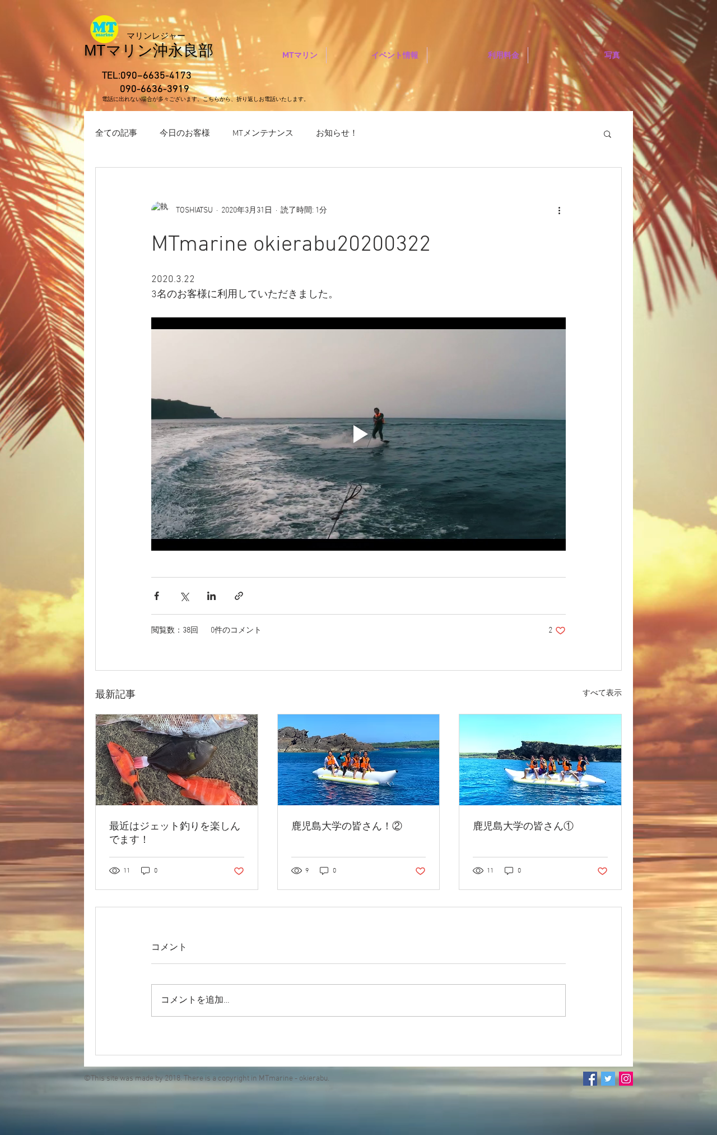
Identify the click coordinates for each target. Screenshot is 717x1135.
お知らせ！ (337, 133)
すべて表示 (602, 693)
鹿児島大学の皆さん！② (346, 827)
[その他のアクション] (559, 210)
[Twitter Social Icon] (608, 1079)
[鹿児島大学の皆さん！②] (359, 759)
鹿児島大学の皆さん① (523, 827)
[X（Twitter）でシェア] (184, 595)
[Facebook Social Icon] (590, 1079)
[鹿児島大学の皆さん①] (540, 759)
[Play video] (358, 434)
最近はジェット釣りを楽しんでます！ (174, 833)
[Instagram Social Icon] (626, 1079)
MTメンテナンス (263, 133)
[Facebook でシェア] (156, 595)
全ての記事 (116, 133)
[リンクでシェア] (239, 595)
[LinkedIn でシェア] (211, 595)
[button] (607, 133)
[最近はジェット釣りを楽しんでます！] (177, 759)
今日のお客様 (185, 133)
